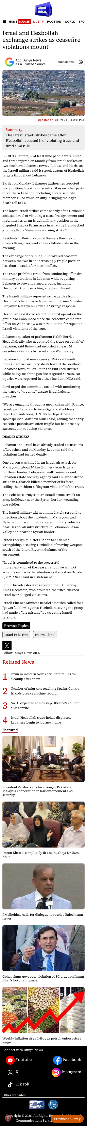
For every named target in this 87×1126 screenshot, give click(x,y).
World (70, 21)
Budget (25, 21)
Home (13, 21)
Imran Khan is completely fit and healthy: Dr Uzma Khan (41, 854)
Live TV (38, 21)
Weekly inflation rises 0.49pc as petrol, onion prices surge (41, 1040)
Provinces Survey (67, 1119)
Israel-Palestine (16, 634)
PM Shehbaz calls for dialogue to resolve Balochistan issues (42, 916)
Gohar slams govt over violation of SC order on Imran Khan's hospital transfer (43, 978)
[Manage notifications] (8, 1118)
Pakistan (54, 21)
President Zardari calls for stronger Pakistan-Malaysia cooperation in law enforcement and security (37, 791)
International (45, 634)
